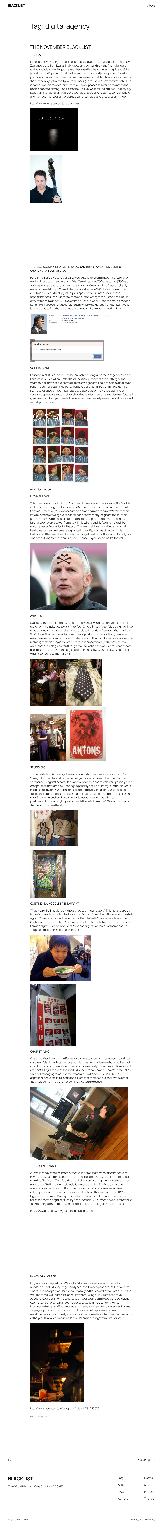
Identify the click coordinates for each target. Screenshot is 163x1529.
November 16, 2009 (39, 1416)
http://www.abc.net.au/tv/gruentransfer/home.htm (61, 1211)
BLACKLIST (16, 5)
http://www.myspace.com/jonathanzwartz (56, 103)
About (151, 5)
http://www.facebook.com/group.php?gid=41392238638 (64, 1408)
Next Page (146, 1460)
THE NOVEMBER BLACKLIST (60, 47)
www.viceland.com (41, 489)
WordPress (149, 1519)
